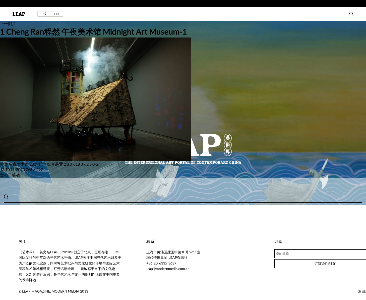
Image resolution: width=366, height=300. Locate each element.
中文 (44, 14)
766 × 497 (34, 169)
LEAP (18, 14)
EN (56, 14)
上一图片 (8, 23)
